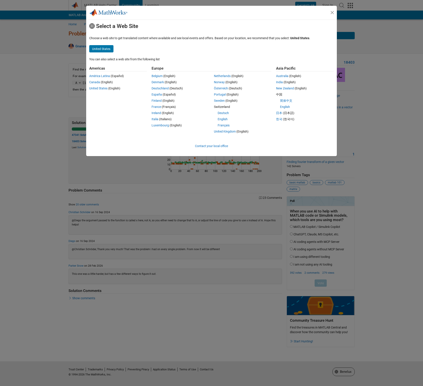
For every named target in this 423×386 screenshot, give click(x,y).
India (279, 82)
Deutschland (160, 88)
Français (224, 125)
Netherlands (222, 76)
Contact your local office (211, 146)
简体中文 (286, 100)
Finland (157, 100)
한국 (279, 119)
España (157, 94)
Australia (282, 76)
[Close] (332, 12)
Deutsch (223, 113)
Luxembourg (160, 125)
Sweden (219, 100)
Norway (219, 82)
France (156, 107)
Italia (155, 119)
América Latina (99, 76)
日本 (279, 113)
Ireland (156, 113)
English (223, 119)
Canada (94, 82)
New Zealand (285, 88)
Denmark (158, 82)
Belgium (157, 76)
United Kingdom (225, 131)
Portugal (220, 94)
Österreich (221, 88)
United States (98, 88)
